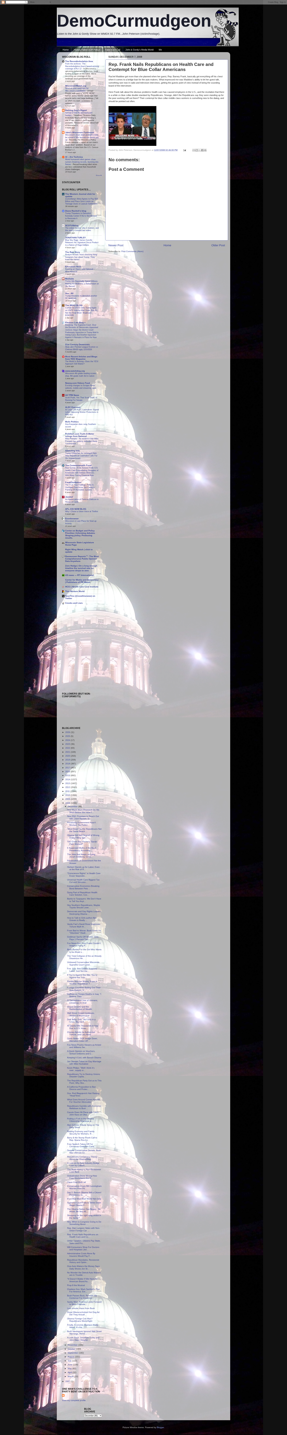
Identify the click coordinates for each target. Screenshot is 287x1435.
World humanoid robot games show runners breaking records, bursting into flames (81, 161)
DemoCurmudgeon (134, 20)
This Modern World (75, 591)
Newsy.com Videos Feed (77, 383)
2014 (68, 779)
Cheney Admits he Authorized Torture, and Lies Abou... (81, 1033)
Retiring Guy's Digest (76, 110)
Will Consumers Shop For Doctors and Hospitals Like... (83, 1248)
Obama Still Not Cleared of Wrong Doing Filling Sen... (83, 836)
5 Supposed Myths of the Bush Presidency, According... (81, 849)
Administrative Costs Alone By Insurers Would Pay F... (81, 1254)
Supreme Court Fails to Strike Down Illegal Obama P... (84, 1204)
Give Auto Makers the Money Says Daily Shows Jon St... (83, 1267)
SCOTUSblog (71, 225)
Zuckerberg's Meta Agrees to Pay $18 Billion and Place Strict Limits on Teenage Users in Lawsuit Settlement (81, 201)
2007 (68, 1381)
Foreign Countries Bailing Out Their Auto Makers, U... (84, 989)
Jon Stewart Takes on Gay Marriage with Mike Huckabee (84, 1062)
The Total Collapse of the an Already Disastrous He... (84, 957)
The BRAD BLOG (73, 305)
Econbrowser (72, 518)
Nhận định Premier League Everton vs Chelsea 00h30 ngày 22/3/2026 (81, 348)
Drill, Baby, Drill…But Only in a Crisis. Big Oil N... (81, 1020)
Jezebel (69, 497)
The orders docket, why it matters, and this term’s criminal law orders (82, 229)
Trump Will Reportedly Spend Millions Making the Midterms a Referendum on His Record (82, 283)
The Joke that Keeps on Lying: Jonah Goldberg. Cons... (81, 855)
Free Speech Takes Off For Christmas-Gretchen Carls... (81, 1145)
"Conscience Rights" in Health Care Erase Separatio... (83, 874)
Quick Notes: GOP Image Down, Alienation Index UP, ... (82, 1039)
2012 (68, 787)
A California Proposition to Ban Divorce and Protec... (81, 1088)
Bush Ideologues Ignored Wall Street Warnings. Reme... (84, 1332)
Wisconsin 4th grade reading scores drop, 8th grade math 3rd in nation (80, 374)
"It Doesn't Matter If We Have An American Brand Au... (82, 1280)
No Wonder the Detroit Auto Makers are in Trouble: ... (84, 1274)
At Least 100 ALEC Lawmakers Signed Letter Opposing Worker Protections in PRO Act (82, 412)
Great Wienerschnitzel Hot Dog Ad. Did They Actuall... (83, 1313)
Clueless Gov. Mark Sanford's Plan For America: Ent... (83, 1290)
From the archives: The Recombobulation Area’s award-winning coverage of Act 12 (82, 66)
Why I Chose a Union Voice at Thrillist (81, 511)
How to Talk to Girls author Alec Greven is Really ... (82, 919)
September (73, 1353)
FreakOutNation (73, 482)
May (70, 1368)
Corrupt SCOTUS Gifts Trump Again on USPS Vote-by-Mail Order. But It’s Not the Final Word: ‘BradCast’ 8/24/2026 (81, 311)
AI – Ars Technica (74, 157)
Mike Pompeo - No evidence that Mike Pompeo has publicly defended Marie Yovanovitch (81, 441)
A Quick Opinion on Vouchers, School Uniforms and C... (81, 1052)
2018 (68, 764)
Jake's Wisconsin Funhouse (79, 132)
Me (160, 49)
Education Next (73, 267)
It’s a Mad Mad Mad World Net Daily (84, 1199)
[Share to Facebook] (202, 150)
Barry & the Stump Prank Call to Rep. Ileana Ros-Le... (82, 1139)
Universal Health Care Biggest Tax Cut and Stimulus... (83, 881)
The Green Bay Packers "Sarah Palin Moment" (82, 843)
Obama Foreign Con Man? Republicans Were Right (80, 1320)
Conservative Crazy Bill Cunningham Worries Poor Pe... (84, 1187)
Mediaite (69, 279)
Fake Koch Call (112, 49)
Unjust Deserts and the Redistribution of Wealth (79, 1008)
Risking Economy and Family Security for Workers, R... (80, 1132)
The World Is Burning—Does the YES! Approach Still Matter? (81, 362)
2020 (68, 756)
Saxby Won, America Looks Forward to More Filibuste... (84, 1303)
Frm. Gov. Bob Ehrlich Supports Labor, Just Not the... (82, 970)
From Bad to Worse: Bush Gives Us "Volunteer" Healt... (84, 931)
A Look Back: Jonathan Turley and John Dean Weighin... (83, 1339)
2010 (68, 795)
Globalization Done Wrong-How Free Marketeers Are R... (82, 1177)
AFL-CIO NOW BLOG (75, 509)
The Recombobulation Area (79, 61)
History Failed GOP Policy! (87, 49)
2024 (68, 740)
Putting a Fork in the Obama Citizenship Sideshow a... (80, 1120)
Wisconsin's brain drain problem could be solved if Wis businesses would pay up (82, 137)
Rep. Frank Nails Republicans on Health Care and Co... (82, 1235)
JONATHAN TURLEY (75, 238)
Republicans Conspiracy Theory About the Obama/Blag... (82, 1158)
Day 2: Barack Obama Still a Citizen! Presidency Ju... (84, 1193)
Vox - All (69, 293)
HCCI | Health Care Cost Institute (81, 587)
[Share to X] (199, 150)
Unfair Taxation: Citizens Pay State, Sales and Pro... (83, 1242)
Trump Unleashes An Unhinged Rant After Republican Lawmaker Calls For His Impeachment (81, 455)
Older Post (218, 245)
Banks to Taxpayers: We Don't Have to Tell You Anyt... (84, 900)
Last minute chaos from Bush (81, 1308)
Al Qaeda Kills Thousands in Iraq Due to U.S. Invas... (82, 1027)
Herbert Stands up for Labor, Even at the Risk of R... (83, 868)
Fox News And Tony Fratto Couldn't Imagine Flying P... (84, 944)
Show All (99, 175)
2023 (68, 744)
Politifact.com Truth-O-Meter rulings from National (79, 435)
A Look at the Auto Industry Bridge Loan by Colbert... (83, 1164)
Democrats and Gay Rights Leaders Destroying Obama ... (84, 912)
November (73, 1345)
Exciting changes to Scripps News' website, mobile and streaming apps (80, 386)
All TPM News (72, 395)
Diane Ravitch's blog (75, 211)
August (71, 1357)
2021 (68, 752)
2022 (68, 748)
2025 (68, 736)
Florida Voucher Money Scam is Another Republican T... (82, 982)
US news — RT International (79, 575)
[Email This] (193, 150)
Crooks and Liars (74, 603)
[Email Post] (184, 150)
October (72, 1349)
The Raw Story (72, 252)
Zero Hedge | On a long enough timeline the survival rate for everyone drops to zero (81, 568)
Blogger (160, 1427)
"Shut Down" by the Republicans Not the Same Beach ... (84, 830)
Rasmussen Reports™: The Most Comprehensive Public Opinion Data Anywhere (82, 558)
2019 (68, 760)
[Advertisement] (71, 628)
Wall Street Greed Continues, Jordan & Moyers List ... (81, 1014)
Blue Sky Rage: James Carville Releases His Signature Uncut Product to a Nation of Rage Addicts (82, 242)
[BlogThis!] (196, 150)
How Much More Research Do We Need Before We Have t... (83, 811)
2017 (68, 768)
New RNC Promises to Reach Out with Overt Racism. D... (83, 817)
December (73, 806)
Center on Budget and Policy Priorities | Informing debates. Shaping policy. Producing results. (80, 534)
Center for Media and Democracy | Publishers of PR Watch (82, 581)
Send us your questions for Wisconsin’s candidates (76, 89)
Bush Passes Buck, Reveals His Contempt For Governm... (82, 1297)
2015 (68, 775)
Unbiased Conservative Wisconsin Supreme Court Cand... (83, 963)
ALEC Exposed (72, 407)
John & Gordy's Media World (139, 49)
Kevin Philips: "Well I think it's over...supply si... (80, 1069)
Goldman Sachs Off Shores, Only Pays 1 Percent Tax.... (83, 938)
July (70, 1361)
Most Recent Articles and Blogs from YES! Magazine (81, 357)
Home (66, 49)
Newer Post (115, 245)
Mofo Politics (72, 422)
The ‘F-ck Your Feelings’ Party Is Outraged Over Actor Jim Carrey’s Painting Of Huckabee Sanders (79, 487)
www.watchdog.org (75, 371)
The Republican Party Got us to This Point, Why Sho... (84, 1082)
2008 (68, 803)
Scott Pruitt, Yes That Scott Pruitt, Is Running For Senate (81, 398)
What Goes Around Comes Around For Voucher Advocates (83, 1100)
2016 (68, 771)
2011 (67, 791)
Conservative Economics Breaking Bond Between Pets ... (83, 887)
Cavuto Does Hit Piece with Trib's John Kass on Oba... (82, 1113)
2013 (68, 783)
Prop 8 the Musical (76, 1285)
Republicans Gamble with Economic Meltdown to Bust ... (84, 1107)
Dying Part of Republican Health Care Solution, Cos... (82, 893)
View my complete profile (74, 1400)
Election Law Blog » (75, 322)
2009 (68, 799)
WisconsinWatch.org (75, 86)
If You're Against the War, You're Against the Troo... (82, 976)
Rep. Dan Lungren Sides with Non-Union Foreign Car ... (83, 1229)
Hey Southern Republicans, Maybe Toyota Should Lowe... (83, 906)
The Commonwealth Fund (78, 465)
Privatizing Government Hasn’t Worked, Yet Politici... (81, 823)
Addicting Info (72, 451)
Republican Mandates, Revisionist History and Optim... (83, 1261)
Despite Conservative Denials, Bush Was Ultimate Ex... (84, 1151)
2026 (68, 732)
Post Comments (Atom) (132, 251)
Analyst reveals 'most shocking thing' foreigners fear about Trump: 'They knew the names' (81, 257)
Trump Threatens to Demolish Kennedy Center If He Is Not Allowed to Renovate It (81, 215)
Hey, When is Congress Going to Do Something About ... (84, 1223)
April (70, 1372)
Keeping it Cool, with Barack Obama (84, 1057)
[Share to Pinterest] (205, 150)
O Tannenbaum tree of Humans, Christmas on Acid (82, 1001)
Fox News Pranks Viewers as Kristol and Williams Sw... (84, 1046)
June (70, 1365)
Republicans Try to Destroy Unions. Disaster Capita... (83, 1075)
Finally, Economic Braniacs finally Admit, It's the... (82, 1326)
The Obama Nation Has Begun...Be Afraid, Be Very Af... (84, 1210)
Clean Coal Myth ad (76, 1182)
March (71, 1376)
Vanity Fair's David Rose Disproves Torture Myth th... (83, 925)
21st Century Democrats (77, 344)
